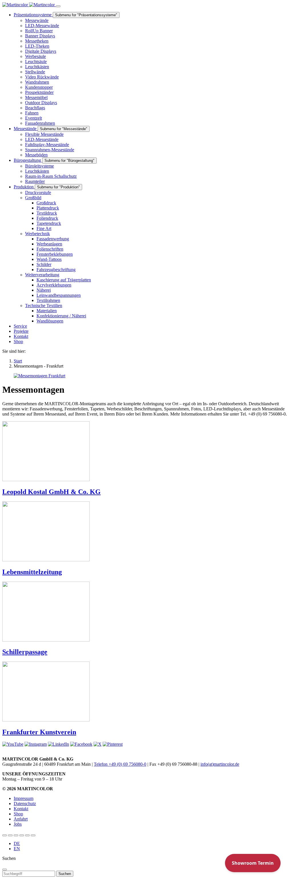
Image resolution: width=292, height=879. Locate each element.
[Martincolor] (29, 4)
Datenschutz (25, 803)
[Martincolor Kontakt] (16, 835)
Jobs (18, 824)
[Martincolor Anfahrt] (27, 835)
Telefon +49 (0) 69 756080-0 (120, 764)
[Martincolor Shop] (10, 835)
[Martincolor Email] (21, 835)
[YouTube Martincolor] (4, 835)
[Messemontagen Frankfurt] (39, 375)
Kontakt (21, 808)
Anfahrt (21, 818)
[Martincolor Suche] (33, 835)
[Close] (4, 869)
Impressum (23, 798)
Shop (18, 813)
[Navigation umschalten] (58, 6)
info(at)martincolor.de (219, 764)
